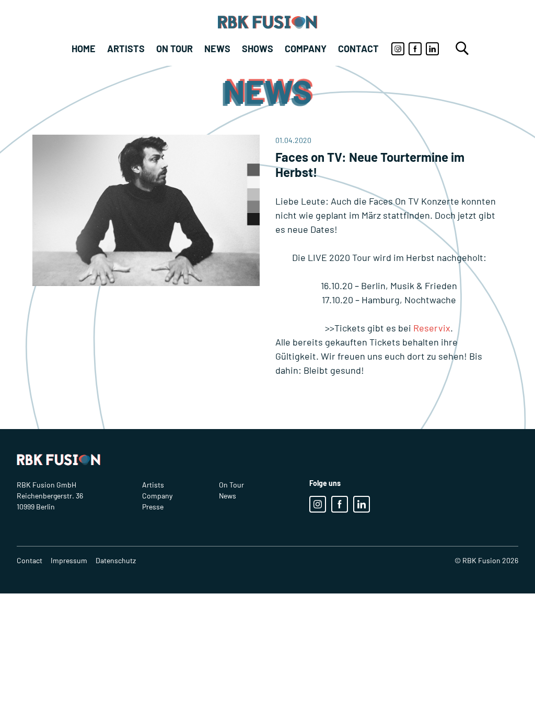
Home (84, 48)
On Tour (174, 48)
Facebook (415, 48)
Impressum (69, 560)
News (217, 48)
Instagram (397, 48)
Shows (257, 48)
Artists (126, 48)
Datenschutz (116, 560)
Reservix (431, 328)
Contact (358, 48)
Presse (153, 506)
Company (306, 48)
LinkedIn (432, 48)
